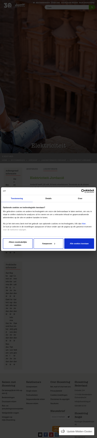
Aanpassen (47, 243)
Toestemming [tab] (17, 198)
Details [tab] (48, 198)
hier (84, 223)
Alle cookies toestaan (79, 243)
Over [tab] (80, 198)
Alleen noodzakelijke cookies (18, 243)
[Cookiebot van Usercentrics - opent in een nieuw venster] (83, 191)
